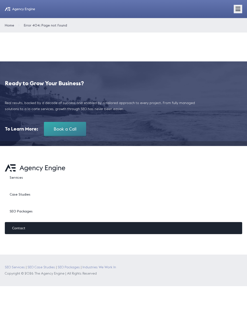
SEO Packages (21, 211)
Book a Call (65, 129)
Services (16, 177)
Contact (18, 228)
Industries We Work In (99, 267)
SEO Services (15, 267)
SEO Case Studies (41, 267)
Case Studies (20, 194)
